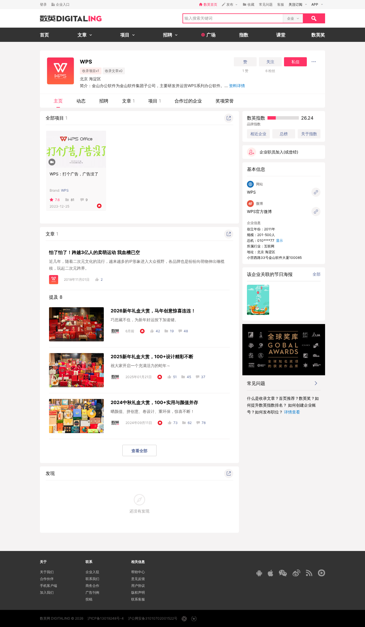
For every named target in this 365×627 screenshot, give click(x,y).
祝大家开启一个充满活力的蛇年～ (141, 365)
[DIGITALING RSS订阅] (309, 573)
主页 (58, 101)
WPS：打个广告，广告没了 (74, 173)
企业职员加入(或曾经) (278, 151)
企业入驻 (92, 572)
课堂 (280, 35)
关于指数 (309, 133)
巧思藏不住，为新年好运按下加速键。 (145, 319)
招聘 (103, 101)
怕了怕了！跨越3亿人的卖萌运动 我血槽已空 (94, 252)
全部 (317, 274)
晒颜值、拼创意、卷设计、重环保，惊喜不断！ (152, 411)
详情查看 (292, 411)
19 (172, 331)
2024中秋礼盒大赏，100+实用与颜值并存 (154, 402)
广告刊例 (92, 592)
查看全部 (139, 450)
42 (158, 331)
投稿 (89, 599)
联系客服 (138, 599)
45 (189, 377)
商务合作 (92, 585)
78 (204, 423)
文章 (128, 101)
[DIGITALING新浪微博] (296, 572)
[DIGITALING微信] (283, 573)
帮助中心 (138, 572)
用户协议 (138, 585)
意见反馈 (138, 579)
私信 (295, 62)
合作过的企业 (188, 101)
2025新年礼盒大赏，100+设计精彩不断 (152, 356)
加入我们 (47, 592)
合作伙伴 (47, 579)
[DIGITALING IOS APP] (270, 572)
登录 (43, 4)
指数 (243, 35)
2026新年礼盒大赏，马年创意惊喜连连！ (153, 311)
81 (72, 200)
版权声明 (138, 592)
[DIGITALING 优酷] (321, 572)
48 (186, 331)
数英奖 (318, 35)
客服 (280, 4)
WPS (65, 190)
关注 (270, 62)
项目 (154, 101)
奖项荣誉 (225, 101)
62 (190, 423)
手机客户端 (48, 585)
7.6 (57, 200)
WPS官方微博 (259, 211)
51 (175, 377)
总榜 (284, 133)
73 (175, 423)
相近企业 (258, 134)
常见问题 (266, 4)
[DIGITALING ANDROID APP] (259, 573)
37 (203, 377)
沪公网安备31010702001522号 (152, 618)
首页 (44, 35)
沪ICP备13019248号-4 (106, 618)
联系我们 (92, 579)
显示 (279, 240)
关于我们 (47, 572)
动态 (81, 101)
